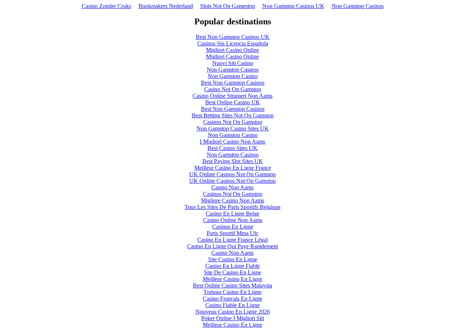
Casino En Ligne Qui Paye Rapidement (232, 246)
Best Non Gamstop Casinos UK (233, 37)
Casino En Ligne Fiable (232, 266)
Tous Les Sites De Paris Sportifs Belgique (232, 207)
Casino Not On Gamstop (232, 89)
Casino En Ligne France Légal (232, 240)
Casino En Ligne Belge (232, 213)
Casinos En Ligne (232, 227)
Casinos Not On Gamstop (232, 122)
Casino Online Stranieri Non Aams (232, 96)
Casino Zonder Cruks (106, 6)
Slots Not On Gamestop (227, 6)
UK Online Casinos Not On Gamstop (232, 174)
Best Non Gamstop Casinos (232, 83)
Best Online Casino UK (232, 102)
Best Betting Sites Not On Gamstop (233, 115)
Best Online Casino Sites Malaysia (232, 285)
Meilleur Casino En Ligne (232, 279)
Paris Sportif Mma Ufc (233, 233)
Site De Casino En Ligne (232, 272)
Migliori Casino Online (232, 50)
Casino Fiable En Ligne (232, 305)
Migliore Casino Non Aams (232, 200)
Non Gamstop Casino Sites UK (233, 128)
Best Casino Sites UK (232, 148)
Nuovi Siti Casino (232, 63)
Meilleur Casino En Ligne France (232, 168)
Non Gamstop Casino (233, 76)
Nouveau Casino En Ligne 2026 (232, 312)
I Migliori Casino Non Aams (232, 141)
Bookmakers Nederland (165, 6)
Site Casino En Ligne (232, 259)
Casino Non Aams (232, 187)
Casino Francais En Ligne (232, 298)
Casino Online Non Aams (232, 220)
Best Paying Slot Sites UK (232, 161)
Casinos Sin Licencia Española (232, 43)
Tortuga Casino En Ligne (232, 292)
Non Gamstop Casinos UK (293, 6)
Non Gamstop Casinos (358, 6)
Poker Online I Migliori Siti (232, 318)
